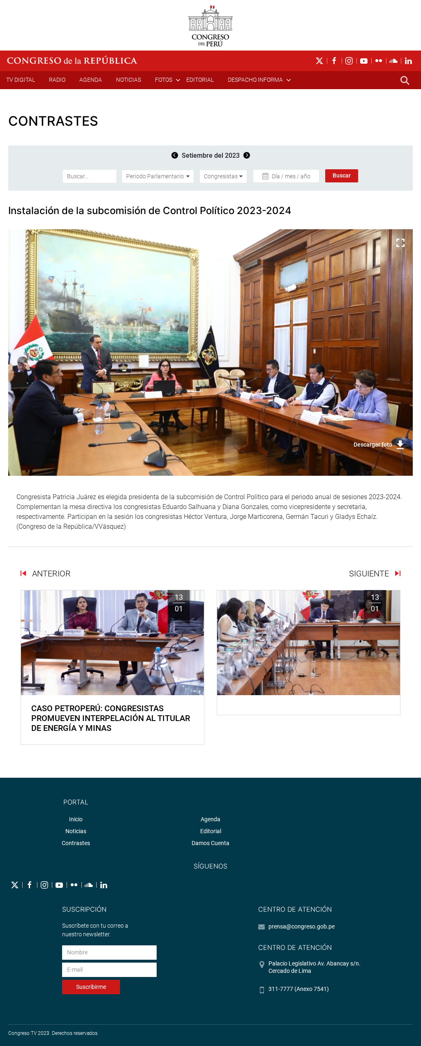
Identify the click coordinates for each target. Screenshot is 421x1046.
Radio (57, 79)
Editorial (200, 79)
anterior (50, 573)
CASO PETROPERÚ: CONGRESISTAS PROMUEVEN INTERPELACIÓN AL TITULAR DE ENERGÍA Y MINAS (110, 718)
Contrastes (76, 843)
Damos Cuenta (210, 843)
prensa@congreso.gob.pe (301, 926)
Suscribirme (91, 987)
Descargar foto (373, 444)
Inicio (76, 819)
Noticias (128, 79)
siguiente (370, 573)
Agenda (90, 79)
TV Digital (20, 79)
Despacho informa (255, 79)
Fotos (163, 79)
